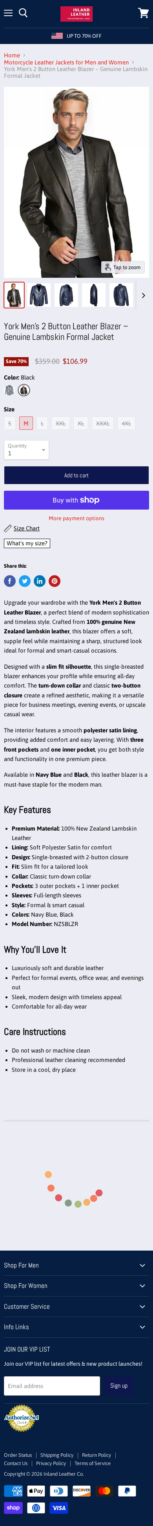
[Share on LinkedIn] (40, 581)
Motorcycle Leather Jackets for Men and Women (66, 62)
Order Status (18, 1455)
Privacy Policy (51, 1463)
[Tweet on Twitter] (25, 581)
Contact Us (15, 1463)
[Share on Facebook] (10, 581)
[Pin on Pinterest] (54, 581)
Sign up (119, 1385)
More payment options (76, 518)
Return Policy (96, 1455)
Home (12, 55)
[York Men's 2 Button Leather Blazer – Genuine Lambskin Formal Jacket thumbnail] (14, 295)
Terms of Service (93, 1463)
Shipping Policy (56, 1455)
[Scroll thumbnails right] (142, 295)
